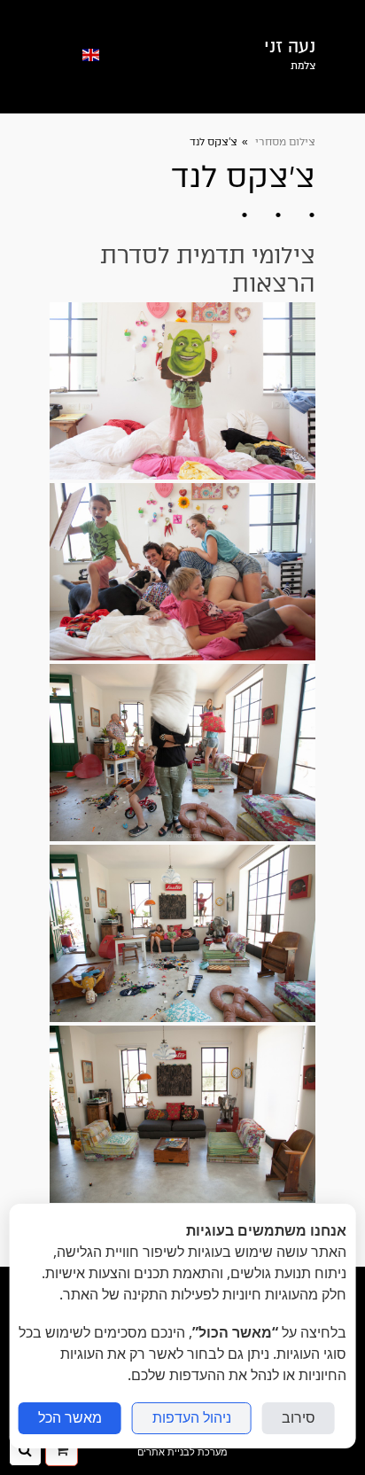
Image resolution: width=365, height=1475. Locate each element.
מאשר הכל (70, 1417)
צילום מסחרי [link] (283, 142)
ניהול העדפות (191, 1417)
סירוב (298, 1417)
